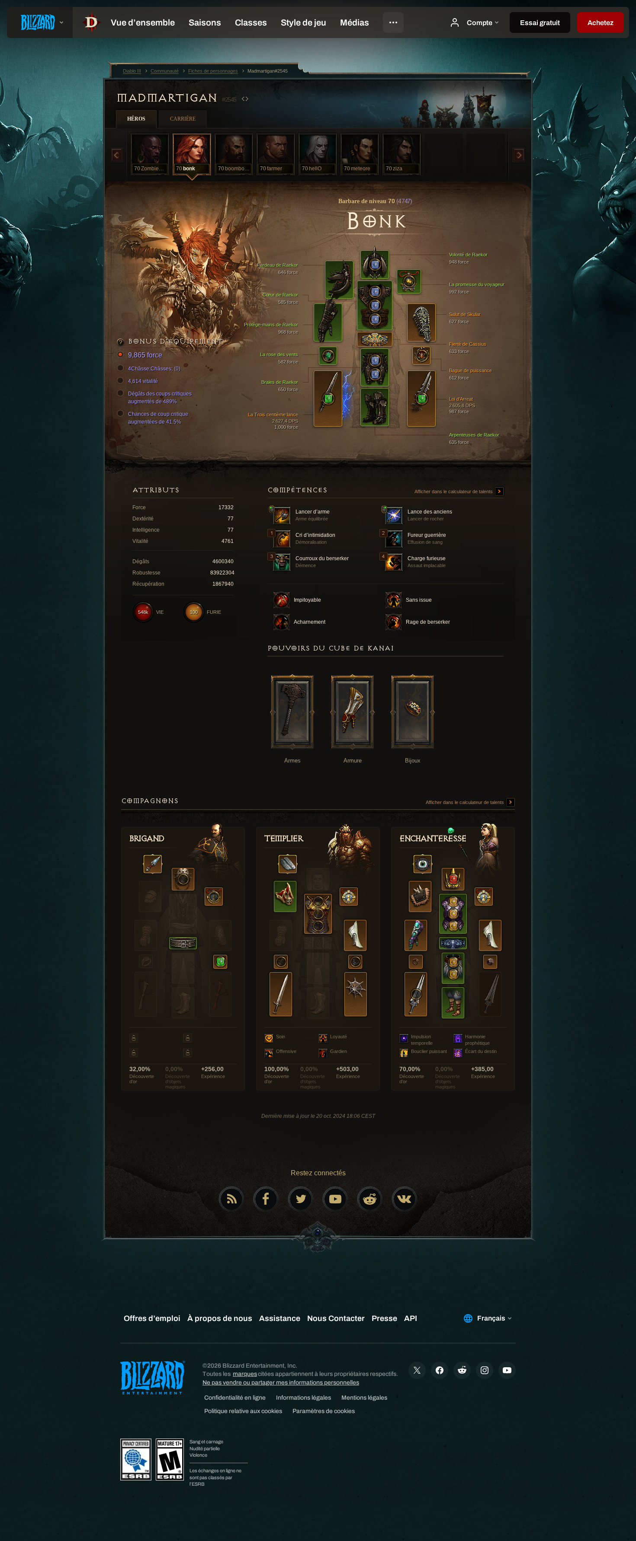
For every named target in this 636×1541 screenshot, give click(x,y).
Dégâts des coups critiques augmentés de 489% (160, 398)
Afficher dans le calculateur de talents (454, 491)
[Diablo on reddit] (370, 1199)
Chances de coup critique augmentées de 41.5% (158, 418)
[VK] (405, 1199)
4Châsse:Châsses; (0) (154, 369)
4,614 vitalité (143, 381)
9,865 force (145, 355)
